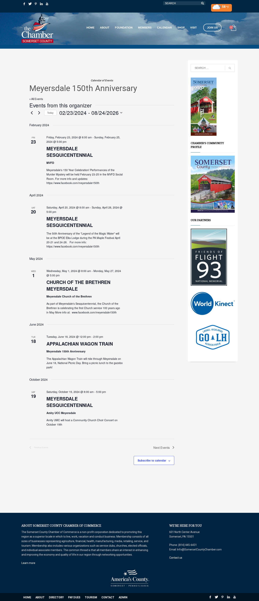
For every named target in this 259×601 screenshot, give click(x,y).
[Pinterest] (35, 4)
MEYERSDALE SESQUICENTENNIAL (69, 151)
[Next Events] (39, 112)
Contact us (175, 557)
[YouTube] (47, 4)
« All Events (36, 99)
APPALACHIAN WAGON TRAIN (79, 343)
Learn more (28, 563)
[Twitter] (30, 4)
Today (50, 112)
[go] (230, 68)
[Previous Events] (31, 112)
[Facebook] (24, 4)
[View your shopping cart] (233, 28)
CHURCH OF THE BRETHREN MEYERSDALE (78, 285)
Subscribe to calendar (152, 460)
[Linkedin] (41, 4)
